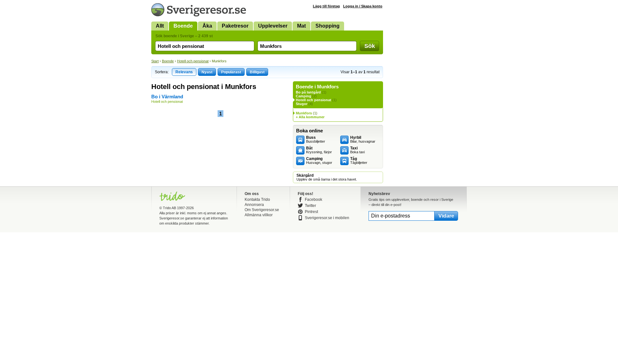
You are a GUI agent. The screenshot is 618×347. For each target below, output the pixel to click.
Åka (207, 26)
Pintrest (311, 211)
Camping (303, 96)
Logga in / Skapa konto (362, 6)
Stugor (301, 104)
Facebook (313, 199)
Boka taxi (357, 150)
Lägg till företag (326, 6)
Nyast (206, 72)
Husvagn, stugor (319, 161)
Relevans (184, 72)
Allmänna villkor (259, 215)
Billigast (257, 72)
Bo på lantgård (308, 92)
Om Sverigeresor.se (262, 210)
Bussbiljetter (315, 139)
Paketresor (235, 26)
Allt (160, 26)
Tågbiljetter (358, 161)
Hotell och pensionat (193, 61)
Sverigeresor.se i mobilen (327, 218)
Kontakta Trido (257, 199)
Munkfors (304, 113)
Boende (183, 26)
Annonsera (254, 204)
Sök (369, 46)
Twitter (310, 205)
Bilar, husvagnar (362, 139)
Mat (301, 26)
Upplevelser (272, 26)
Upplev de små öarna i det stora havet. (326, 177)
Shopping (327, 26)
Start (155, 61)
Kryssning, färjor (319, 150)
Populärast (231, 72)
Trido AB (169, 208)
